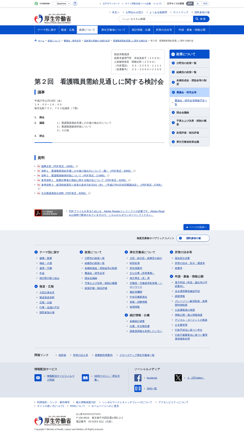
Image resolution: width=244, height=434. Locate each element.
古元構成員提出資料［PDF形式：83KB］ (64, 193)
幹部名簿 (135, 263)
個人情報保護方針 (86, 402)
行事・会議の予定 (49, 307)
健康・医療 (45, 258)
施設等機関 (136, 291)
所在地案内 (136, 268)
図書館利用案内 (104, 355)
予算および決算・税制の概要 (191, 122)
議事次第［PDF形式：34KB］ (58, 166)
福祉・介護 (45, 263)
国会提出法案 (182, 258)
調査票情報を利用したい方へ (146, 331)
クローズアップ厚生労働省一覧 (137, 355)
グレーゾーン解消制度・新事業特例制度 (191, 303)
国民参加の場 (202, 12)
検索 (203, 18)
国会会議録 (182, 112)
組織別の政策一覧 (186, 72)
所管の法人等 (80, 355)
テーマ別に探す (49, 252)
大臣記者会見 (46, 292)
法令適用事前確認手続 (187, 291)
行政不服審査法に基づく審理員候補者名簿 (191, 336)
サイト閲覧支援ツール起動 (138, 3)
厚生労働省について (142, 252)
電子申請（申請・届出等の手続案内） (191, 284)
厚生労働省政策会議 (187, 141)
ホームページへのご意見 (105, 406)
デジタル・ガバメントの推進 (191, 319)
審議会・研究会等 (186, 92)
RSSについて (77, 406)
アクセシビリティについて (173, 402)
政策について (186, 54)
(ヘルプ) (157, 3)
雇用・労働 (45, 268)
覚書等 (178, 268)
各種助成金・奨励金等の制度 (191, 82)
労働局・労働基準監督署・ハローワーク (146, 285)
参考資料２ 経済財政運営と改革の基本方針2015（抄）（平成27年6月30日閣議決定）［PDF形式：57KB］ (102, 184)
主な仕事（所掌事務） (142, 273)
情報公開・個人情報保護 (188, 314)
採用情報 (135, 306)
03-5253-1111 (96, 421)
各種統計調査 (137, 321)
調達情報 (180, 296)
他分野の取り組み (49, 278)
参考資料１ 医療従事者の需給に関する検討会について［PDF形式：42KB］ (84, 180)
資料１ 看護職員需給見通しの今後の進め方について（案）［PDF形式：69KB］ (86, 170)
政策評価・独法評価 (187, 132)
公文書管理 (181, 324)
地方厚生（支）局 (140, 278)
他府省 (62, 355)
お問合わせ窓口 (134, 12)
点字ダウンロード (111, 3)
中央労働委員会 (138, 296)
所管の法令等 (183, 252)
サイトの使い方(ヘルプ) (50, 406)
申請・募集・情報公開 (189, 276)
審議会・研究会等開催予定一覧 (191, 102)
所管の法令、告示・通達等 (190, 263)
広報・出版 (45, 302)
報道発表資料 (46, 297)
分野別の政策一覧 (186, 63)
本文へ (115, 12)
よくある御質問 (158, 12)
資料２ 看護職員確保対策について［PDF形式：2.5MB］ (73, 175)
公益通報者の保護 (185, 309)
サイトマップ (180, 12)
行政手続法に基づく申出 (188, 329)
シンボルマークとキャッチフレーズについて (127, 402)
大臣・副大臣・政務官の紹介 (146, 258)
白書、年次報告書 (140, 326)
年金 (41, 273)
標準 (190, 3)
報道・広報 (46, 286)
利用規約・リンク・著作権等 (53, 402)
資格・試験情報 (138, 301)
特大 (205, 3)
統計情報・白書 (140, 315)
